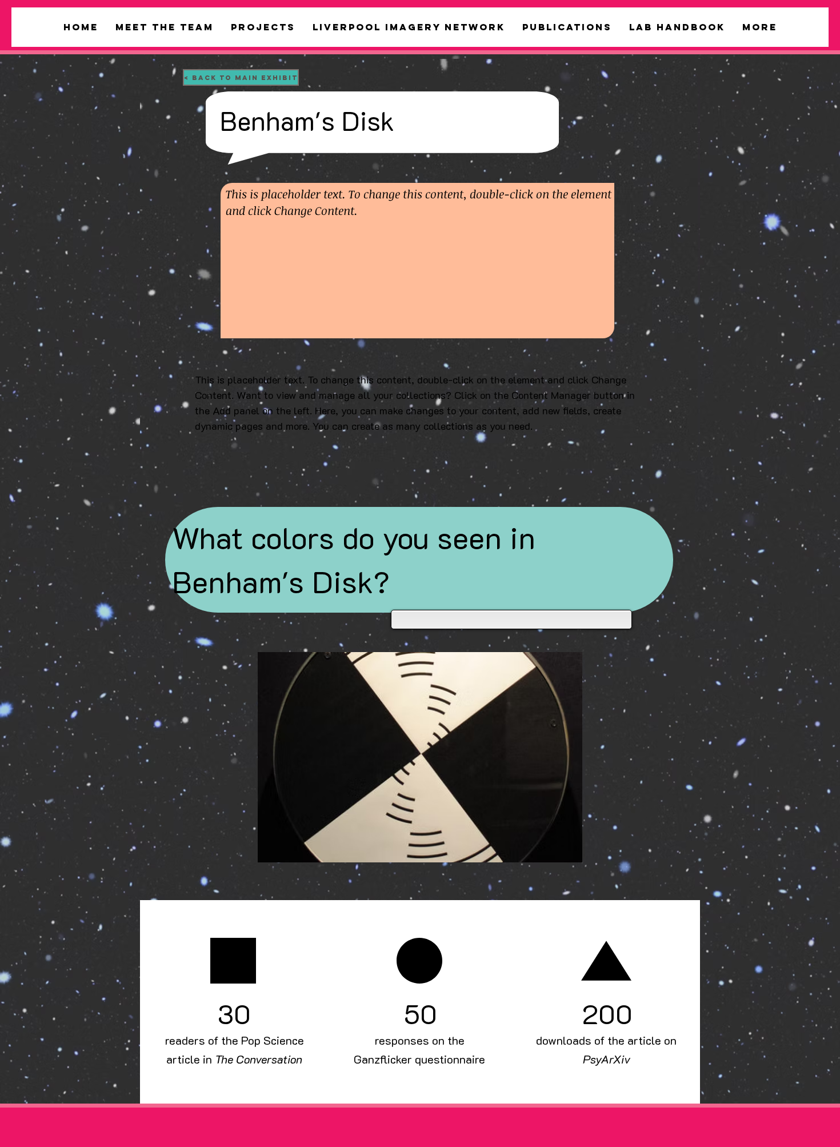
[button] (420, 757)
